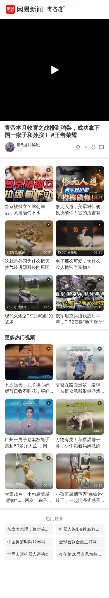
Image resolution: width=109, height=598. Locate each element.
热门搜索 (54, 518)
